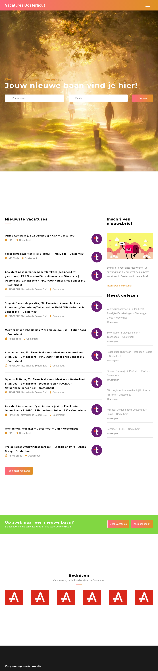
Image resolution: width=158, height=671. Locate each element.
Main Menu (148, 5)
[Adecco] (14, 598)
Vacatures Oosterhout (25, 5)
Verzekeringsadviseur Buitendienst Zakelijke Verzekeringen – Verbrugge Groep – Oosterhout (126, 313)
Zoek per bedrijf (141, 524)
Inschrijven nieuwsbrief (119, 285)
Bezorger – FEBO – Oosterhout (123, 429)
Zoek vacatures (118, 524)
